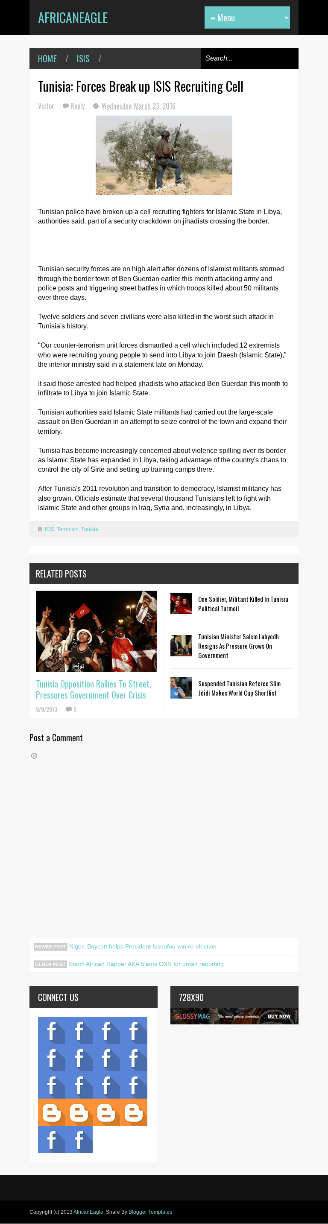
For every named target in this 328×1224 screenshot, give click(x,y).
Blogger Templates (150, 1212)
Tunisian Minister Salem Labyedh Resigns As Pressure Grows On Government (238, 646)
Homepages (133, 1085)
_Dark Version (79, 1112)
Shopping (79, 1085)
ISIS (83, 58)
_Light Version (106, 1112)
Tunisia (89, 529)
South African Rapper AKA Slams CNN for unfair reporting (145, 963)
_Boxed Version (133, 1112)
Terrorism (68, 529)
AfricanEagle (73, 17)
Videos (79, 1030)
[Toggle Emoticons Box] (34, 755)
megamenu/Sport (106, 1085)
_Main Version (51, 1112)
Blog (51, 1030)
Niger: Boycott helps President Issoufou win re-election (142, 946)
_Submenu (106, 1030)
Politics (51, 1085)
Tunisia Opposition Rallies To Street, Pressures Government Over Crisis (93, 689)
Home (47, 58)
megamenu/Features (133, 1057)
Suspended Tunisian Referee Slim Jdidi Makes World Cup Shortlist (239, 688)
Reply (78, 106)
